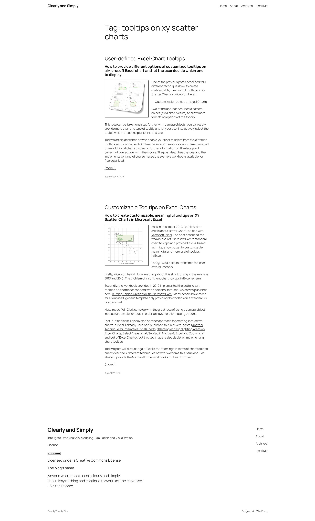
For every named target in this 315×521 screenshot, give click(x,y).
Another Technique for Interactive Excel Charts (154, 327)
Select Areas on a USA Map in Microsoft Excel (153, 333)
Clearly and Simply (63, 5)
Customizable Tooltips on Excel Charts (181, 102)
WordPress (261, 511)
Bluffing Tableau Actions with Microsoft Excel (142, 294)
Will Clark (127, 309)
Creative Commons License (98, 460)
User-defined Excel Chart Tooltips (145, 58)
